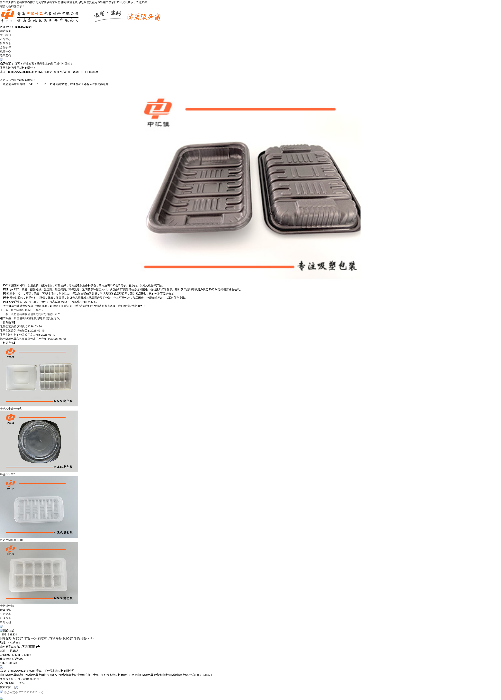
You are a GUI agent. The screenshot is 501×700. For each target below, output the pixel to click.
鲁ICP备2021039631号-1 (26, 679)
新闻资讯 (5, 43)
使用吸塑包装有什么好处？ (27, 310)
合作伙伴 (5, 47)
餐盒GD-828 (7, 474)
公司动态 (5, 614)
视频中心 (5, 51)
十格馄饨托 (7, 605)
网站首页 (5, 31)
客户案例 (55, 638)
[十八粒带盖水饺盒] (39, 375)
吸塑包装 (19, 318)
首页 (17, 63)
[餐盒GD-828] (39, 441)
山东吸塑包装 (57, 2)
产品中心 (5, 39)
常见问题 (5, 622)
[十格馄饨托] (39, 572)
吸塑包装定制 (33, 318)
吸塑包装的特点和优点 (21, 326)
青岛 (22, 683)
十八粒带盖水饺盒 (11, 408)
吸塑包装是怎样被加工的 (22, 330)
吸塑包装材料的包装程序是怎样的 (28, 334)
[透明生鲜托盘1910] (39, 507)
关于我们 (5, 35)
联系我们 (5, 55)
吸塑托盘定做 (51, 318)
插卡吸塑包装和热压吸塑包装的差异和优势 (33, 339)
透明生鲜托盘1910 (11, 540)
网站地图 (80, 638)
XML (90, 638)
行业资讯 (28, 63)
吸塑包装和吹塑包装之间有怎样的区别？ (35, 314)
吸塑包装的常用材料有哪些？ (55, 63)
